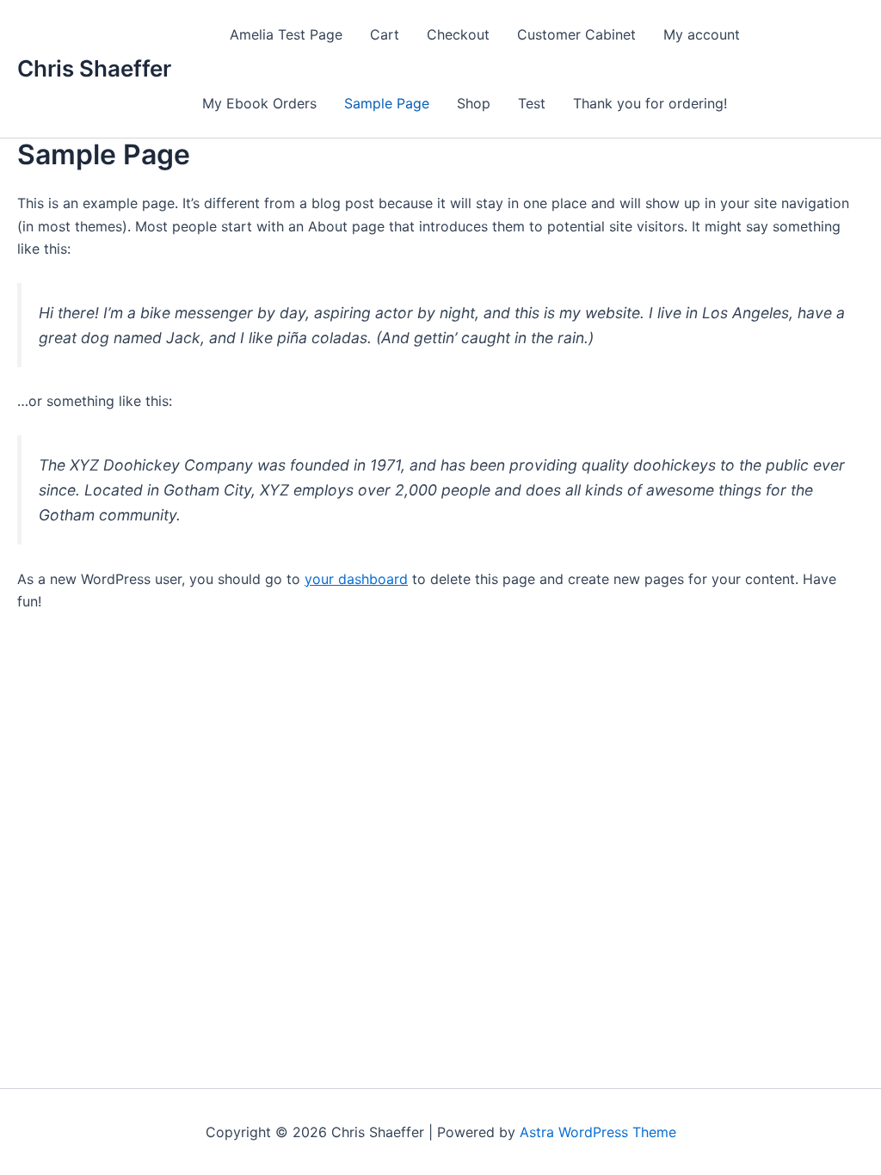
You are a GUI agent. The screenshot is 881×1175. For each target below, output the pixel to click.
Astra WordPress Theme (598, 1132)
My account (701, 34)
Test (531, 103)
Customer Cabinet (576, 34)
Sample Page (386, 103)
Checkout (458, 34)
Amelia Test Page (286, 34)
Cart (384, 34)
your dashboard (356, 579)
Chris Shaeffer (94, 68)
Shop (473, 103)
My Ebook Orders (259, 103)
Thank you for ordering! (650, 103)
